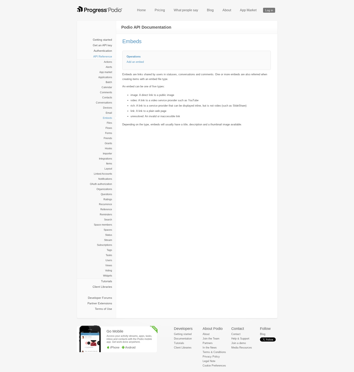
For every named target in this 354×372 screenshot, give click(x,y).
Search (108, 219)
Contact (236, 334)
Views (108, 265)
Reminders (106, 214)
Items (109, 163)
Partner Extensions (99, 303)
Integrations (105, 158)
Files (109, 122)
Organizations (104, 189)
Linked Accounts (103, 173)
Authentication (103, 50)
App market (105, 72)
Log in (269, 10)
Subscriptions (104, 245)
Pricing (160, 10)
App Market (248, 10)
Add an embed (135, 61)
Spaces (108, 229)
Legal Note (209, 361)
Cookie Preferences (214, 365)
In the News (210, 347)
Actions (108, 62)
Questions (106, 194)
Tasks (109, 255)
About (226, 10)
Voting (108, 270)
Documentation (183, 338)
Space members (103, 224)
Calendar (107, 87)
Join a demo (238, 343)
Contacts (107, 97)
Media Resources (241, 347)
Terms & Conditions (214, 352)
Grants (108, 143)
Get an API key (102, 45)
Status (108, 235)
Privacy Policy (211, 356)
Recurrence (105, 204)
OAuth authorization (101, 184)
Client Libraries (102, 286)
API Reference (102, 56)
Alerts (109, 67)
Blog (210, 10)
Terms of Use (103, 308)
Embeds (107, 118)
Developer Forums (100, 297)
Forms (108, 133)
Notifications (105, 179)
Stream (108, 240)
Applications (105, 77)
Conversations (104, 102)
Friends (108, 138)
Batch (109, 82)
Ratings (107, 199)
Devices (107, 107)
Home (141, 10)
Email (109, 112)
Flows (109, 128)
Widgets (107, 275)
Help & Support (240, 338)
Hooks (108, 148)
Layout (108, 168)
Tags (109, 250)
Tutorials (106, 281)
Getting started (102, 39)
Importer (107, 153)
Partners (208, 343)
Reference (106, 209)
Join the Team (211, 338)
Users (109, 260)
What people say (186, 10)
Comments (106, 92)
